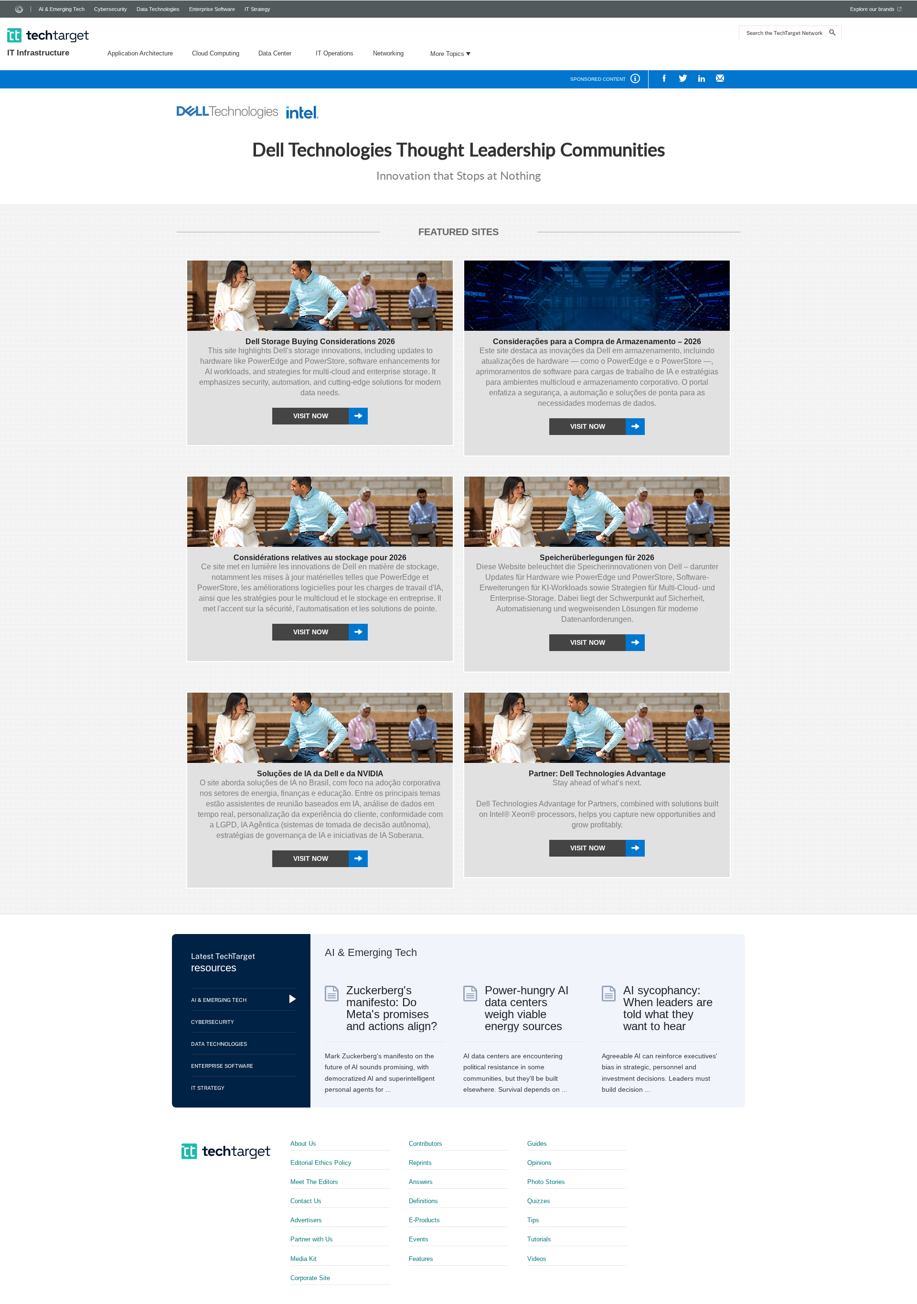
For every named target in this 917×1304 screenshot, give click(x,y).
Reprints (420, 1162)
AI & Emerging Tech (62, 9)
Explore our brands (872, 9)
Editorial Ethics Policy (321, 1162)
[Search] (832, 33)
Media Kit (303, 1258)
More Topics (447, 53)
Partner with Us (311, 1239)
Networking (388, 53)
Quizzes (538, 1201)
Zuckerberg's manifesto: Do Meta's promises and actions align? (391, 1008)
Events (418, 1239)
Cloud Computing (215, 53)
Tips (533, 1220)
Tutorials (539, 1239)
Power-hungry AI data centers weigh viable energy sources (527, 1008)
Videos (536, 1258)
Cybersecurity (110, 9)
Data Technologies (158, 9)
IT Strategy (257, 9)
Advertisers (306, 1220)
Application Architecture (140, 53)
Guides (537, 1143)
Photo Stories (546, 1181)
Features (421, 1258)
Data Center (274, 53)
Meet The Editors (314, 1181)
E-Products (424, 1220)
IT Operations (334, 53)
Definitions (423, 1201)
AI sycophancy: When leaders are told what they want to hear (668, 1008)
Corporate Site (310, 1278)
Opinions (539, 1162)
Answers (421, 1181)
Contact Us (305, 1201)
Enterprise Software (212, 9)
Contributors (425, 1143)
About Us (303, 1143)
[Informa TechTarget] (19, 9)
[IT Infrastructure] (49, 23)
